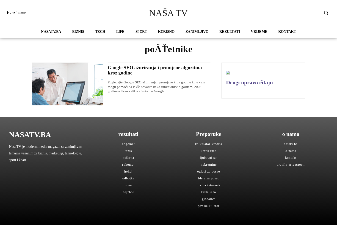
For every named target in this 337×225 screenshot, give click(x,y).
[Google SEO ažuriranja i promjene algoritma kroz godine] (67, 84)
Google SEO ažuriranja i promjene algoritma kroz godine (155, 70)
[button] (325, 12)
